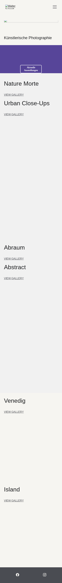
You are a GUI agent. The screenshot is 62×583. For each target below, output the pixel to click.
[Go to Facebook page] (17, 574)
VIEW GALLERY (14, 94)
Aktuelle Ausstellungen (31, 69)
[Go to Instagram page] (44, 574)
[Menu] (55, 6)
